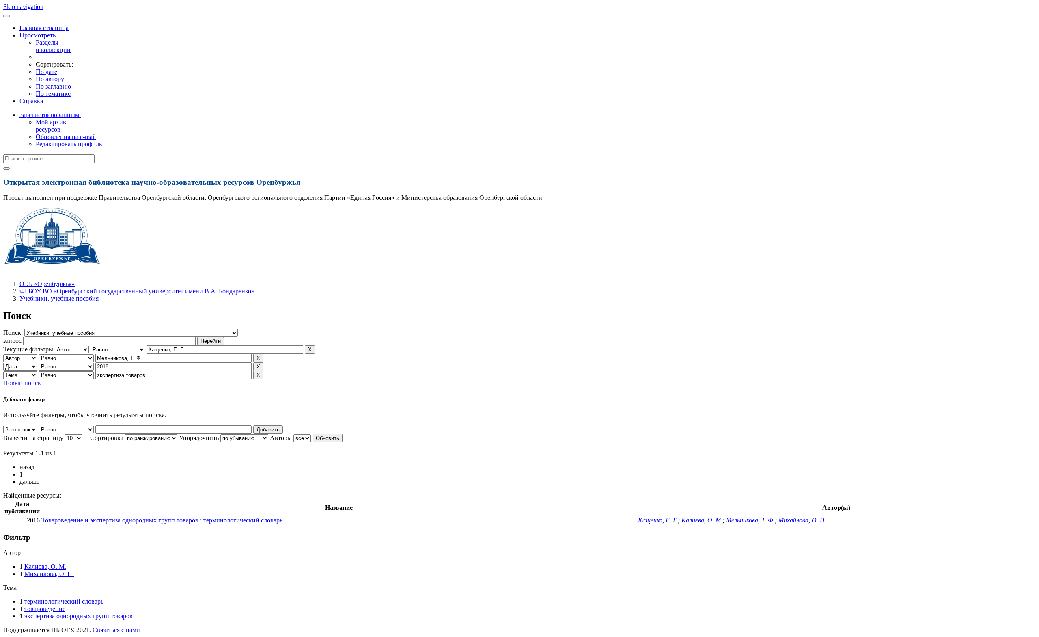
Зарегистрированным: (50, 114)
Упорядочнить (199, 437)
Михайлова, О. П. (802, 520)
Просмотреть (37, 35)
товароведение (44, 608)
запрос (12, 340)
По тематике (53, 93)
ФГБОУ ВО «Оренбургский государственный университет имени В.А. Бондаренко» (136, 291)
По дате (46, 71)
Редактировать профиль (69, 144)
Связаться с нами (116, 629)
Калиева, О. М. (701, 520)
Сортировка (106, 437)
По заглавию (53, 86)
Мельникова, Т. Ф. (750, 520)
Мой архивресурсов (51, 126)
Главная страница (44, 27)
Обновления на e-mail (66, 136)
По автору (50, 79)
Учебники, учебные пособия (59, 298)
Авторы (281, 437)
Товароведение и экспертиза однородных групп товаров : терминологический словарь (161, 520)
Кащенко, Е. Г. (658, 520)
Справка (31, 101)
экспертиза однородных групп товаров (78, 616)
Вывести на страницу (33, 437)
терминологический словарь (63, 601)
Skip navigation (23, 6)
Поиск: (13, 332)
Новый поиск (22, 382)
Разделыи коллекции (53, 46)
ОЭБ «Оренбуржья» (47, 283)
